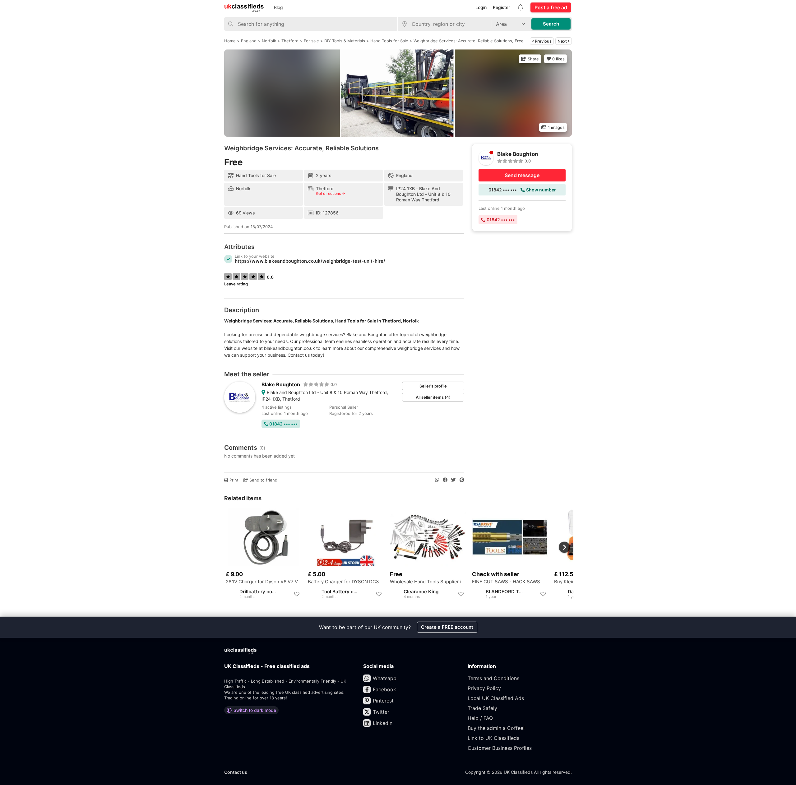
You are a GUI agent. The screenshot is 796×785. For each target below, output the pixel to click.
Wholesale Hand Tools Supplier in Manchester (428, 582)
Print (233, 479)
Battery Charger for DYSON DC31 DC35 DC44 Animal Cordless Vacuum (346, 582)
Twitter (381, 712)
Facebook (384, 689)
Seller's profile (433, 385)
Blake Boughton (280, 384)
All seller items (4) (433, 397)
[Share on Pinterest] (462, 479)
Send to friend (262, 479)
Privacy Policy (484, 688)
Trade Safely (482, 708)
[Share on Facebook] (445, 479)
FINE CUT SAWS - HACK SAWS (506, 582)
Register (501, 7)
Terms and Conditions (493, 678)
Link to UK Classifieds (493, 738)
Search (551, 24)
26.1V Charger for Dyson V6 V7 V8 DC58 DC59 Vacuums (264, 582)
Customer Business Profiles (500, 748)
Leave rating (236, 283)
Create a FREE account (447, 627)
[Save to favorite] (297, 594)
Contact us (235, 772)
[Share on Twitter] (453, 479)
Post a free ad (551, 7)
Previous (543, 41)
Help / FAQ (480, 718)
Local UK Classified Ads (496, 698)
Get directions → (330, 193)
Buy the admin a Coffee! (496, 728)
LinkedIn (382, 723)
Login (481, 7)
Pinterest (383, 701)
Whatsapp (384, 678)
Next (563, 41)
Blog (278, 7)
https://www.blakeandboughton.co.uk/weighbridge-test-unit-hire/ (310, 261)
